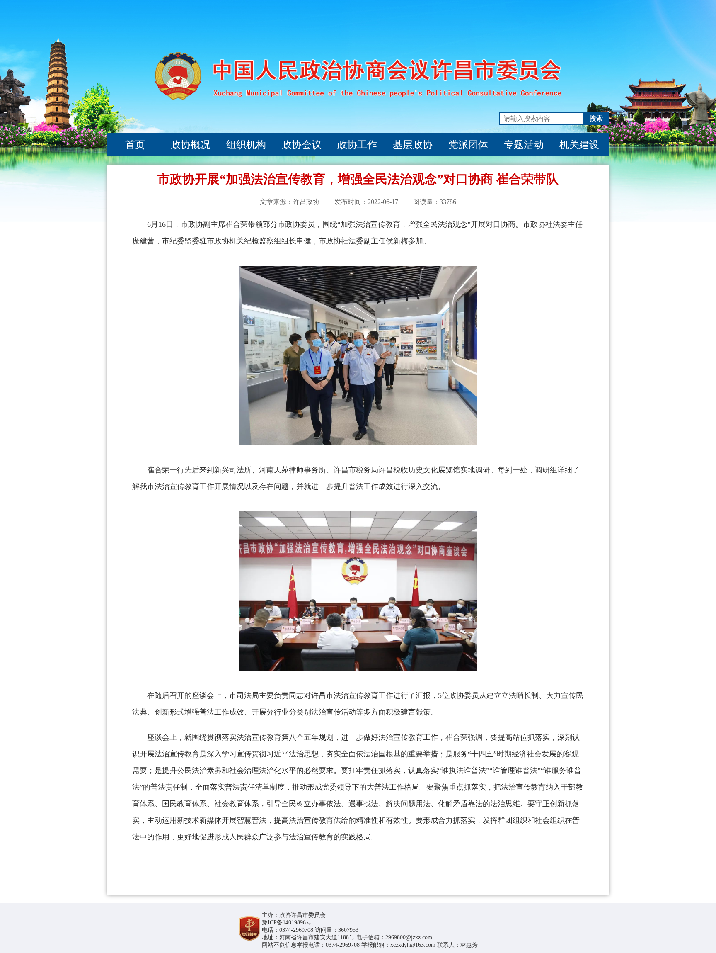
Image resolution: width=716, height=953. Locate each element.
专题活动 (524, 144)
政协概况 (190, 144)
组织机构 (246, 144)
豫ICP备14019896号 (287, 922)
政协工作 (357, 144)
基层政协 (413, 144)
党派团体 (468, 144)
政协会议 (302, 144)
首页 (135, 144)
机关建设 (579, 144)
